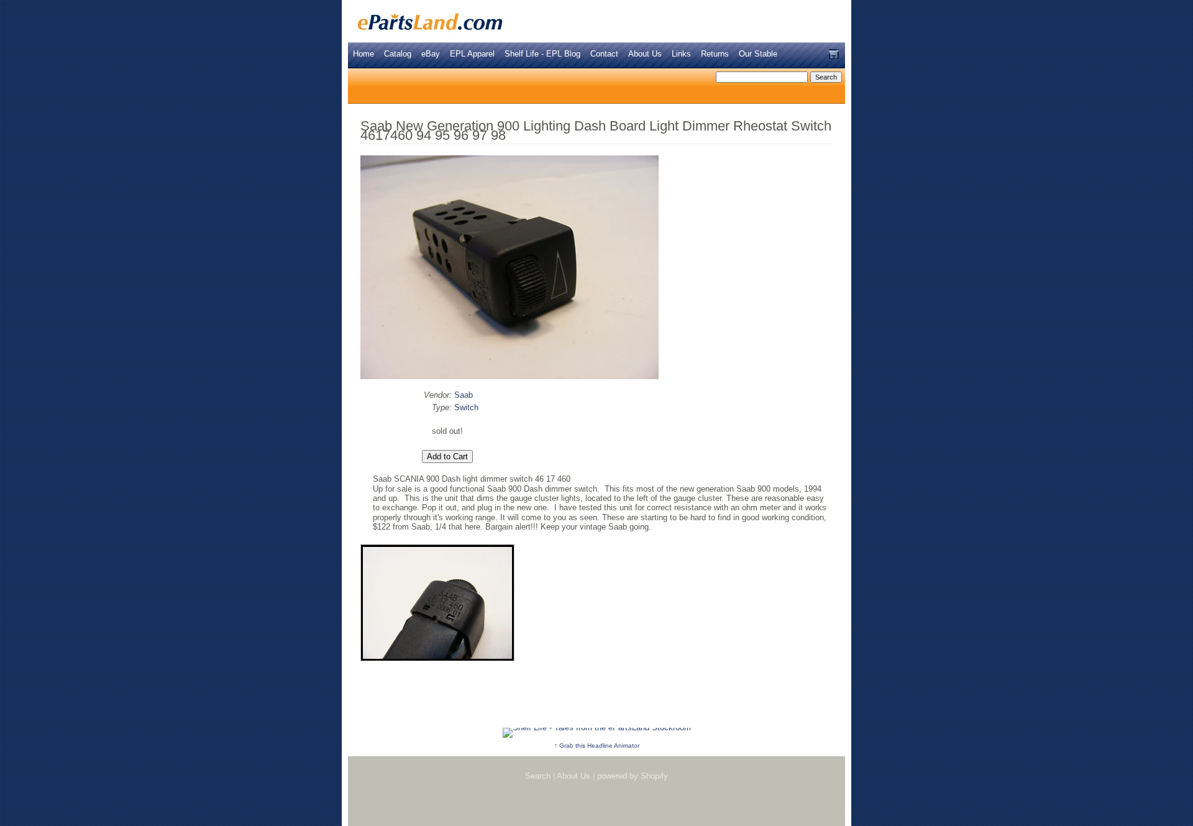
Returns (715, 53)
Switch (466, 407)
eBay (430, 53)
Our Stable (758, 53)
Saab (463, 395)
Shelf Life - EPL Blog (542, 53)
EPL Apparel (472, 53)
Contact (604, 53)
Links (681, 53)
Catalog (397, 53)
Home (363, 53)
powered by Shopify (632, 776)
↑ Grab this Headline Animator (596, 745)
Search (538, 776)
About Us (645, 53)
